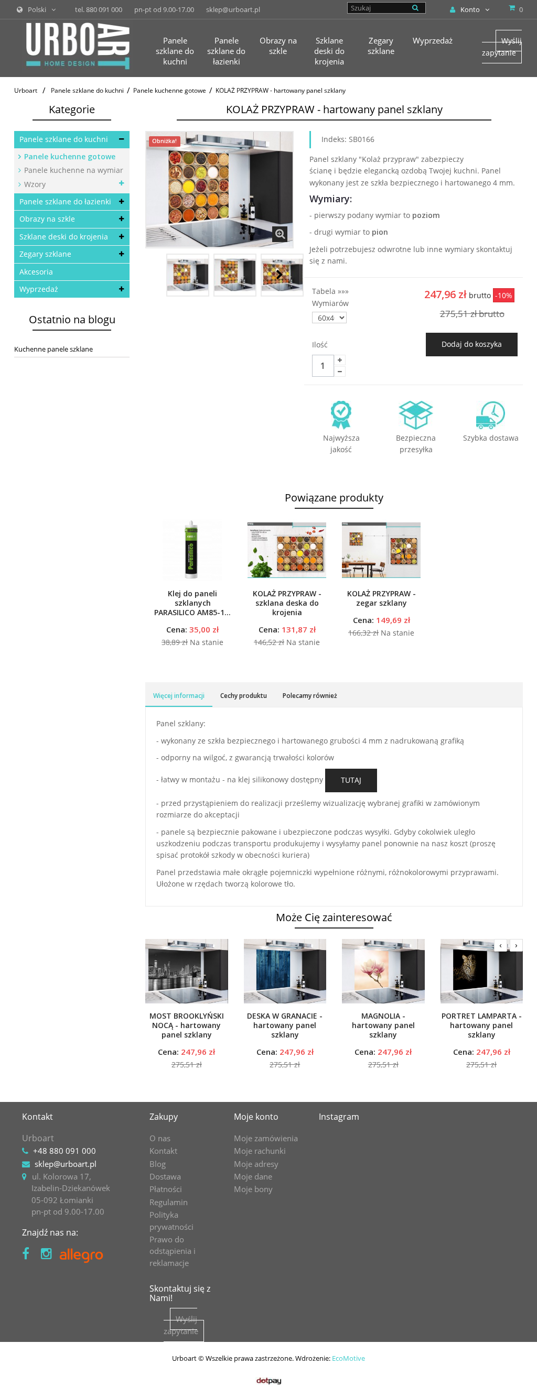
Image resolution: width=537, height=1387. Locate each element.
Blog (157, 1164)
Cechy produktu (243, 695)
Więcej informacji (179, 695)
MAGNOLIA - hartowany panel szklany (383, 1025)
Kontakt (163, 1150)
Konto (470, 9)
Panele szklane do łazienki (65, 201)
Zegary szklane (45, 254)
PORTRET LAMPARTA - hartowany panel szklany (482, 1025)
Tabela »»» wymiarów (331, 297)
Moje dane (253, 1176)
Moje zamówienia (266, 1138)
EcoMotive (348, 1358)
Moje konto (256, 1116)
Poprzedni (157, 274)
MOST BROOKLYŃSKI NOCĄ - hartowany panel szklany (186, 1025)
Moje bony (253, 1189)
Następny (279, 274)
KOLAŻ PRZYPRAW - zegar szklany (381, 598)
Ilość (320, 345)
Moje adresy (256, 1164)
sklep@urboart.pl (65, 1164)
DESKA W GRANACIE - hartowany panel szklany (285, 1025)
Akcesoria (36, 272)
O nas (159, 1138)
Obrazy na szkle (47, 219)
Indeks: (334, 139)
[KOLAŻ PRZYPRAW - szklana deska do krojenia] (287, 550)
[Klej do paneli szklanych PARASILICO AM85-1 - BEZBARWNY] (192, 550)
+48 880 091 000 (64, 1150)
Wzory (34, 184)
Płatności (165, 1189)
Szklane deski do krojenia (63, 237)
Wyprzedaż (38, 289)
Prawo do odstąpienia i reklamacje (172, 1251)
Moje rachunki (260, 1150)
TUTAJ (351, 780)
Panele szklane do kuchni (63, 139)
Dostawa (165, 1176)
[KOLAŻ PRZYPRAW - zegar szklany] (381, 550)
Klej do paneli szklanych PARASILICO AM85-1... (192, 603)
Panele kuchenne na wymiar (72, 170)
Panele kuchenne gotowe (68, 156)
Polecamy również (310, 695)
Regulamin (168, 1202)
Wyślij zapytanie (502, 46)
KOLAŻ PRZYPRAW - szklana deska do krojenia (287, 603)
